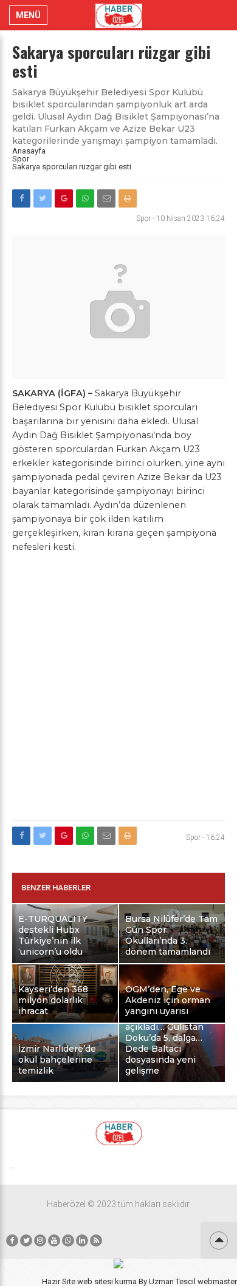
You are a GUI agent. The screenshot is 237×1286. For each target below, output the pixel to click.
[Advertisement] (118, 693)
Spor (20, 158)
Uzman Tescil (172, 1281)
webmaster (217, 1281)
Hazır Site (58, 1281)
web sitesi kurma (107, 1281)
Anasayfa (29, 150)
